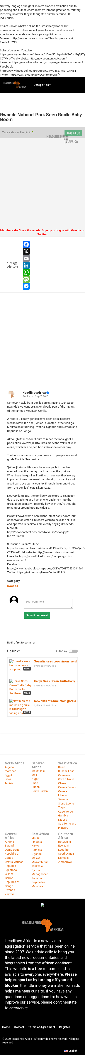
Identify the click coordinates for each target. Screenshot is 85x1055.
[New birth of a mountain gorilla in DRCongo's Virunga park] (20, 707)
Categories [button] (41, 84)
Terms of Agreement (41, 1027)
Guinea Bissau (67, 787)
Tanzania (37, 866)
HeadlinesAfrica (34, 392)
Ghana (62, 783)
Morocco (10, 771)
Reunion (37, 878)
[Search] (80, 84)
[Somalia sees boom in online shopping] (20, 665)
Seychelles (38, 882)
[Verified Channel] (47, 392)
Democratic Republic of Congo (12, 853)
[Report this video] (78, 243)
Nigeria (62, 819)
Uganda (37, 853)
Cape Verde (65, 811)
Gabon (9, 878)
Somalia (37, 850)
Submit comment (37, 615)
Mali (34, 775)
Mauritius (37, 886)
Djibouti (36, 870)
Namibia (63, 857)
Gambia (63, 815)
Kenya (35, 845)
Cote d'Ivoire (66, 779)
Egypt (8, 775)
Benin (61, 767)
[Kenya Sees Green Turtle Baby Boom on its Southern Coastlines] (20, 687)
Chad (35, 783)
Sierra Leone (66, 803)
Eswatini (63, 845)
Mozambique (40, 862)
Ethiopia (37, 841)
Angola (9, 841)
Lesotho (63, 849)
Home (6, 1027)
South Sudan (40, 791)
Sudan (36, 787)
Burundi (9, 845)
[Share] (67, 243)
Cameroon (64, 775)
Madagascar (40, 874)
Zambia (9, 894)
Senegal (63, 799)
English (73, 1050)
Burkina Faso (66, 771)
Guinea (62, 791)
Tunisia (9, 783)
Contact (19, 1027)
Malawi (36, 858)
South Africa (66, 853)
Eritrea (35, 837)
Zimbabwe (65, 862)
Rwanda (12, 586)
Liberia (62, 795)
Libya (8, 779)
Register (64, 1027)
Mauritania (38, 770)
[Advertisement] (42, 184)
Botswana (64, 841)
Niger (35, 779)
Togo (61, 807)
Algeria (9, 767)
